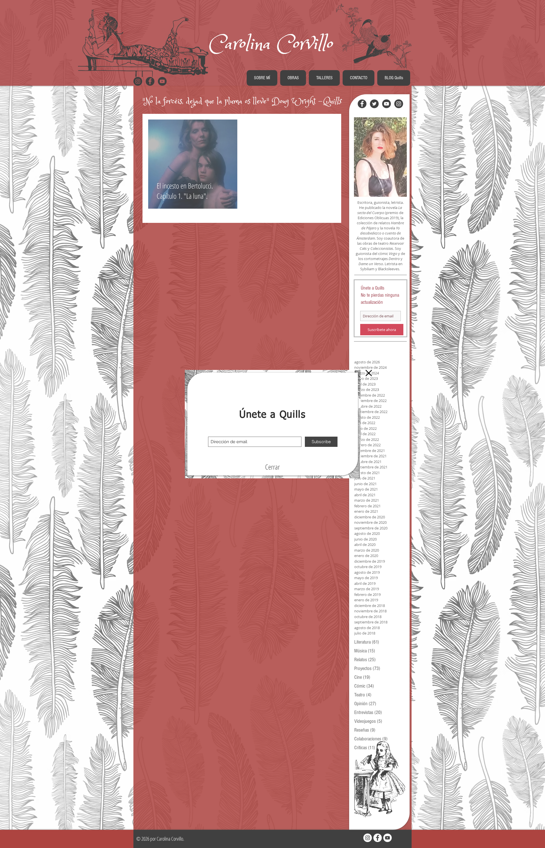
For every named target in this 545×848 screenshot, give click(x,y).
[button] (272, 467)
